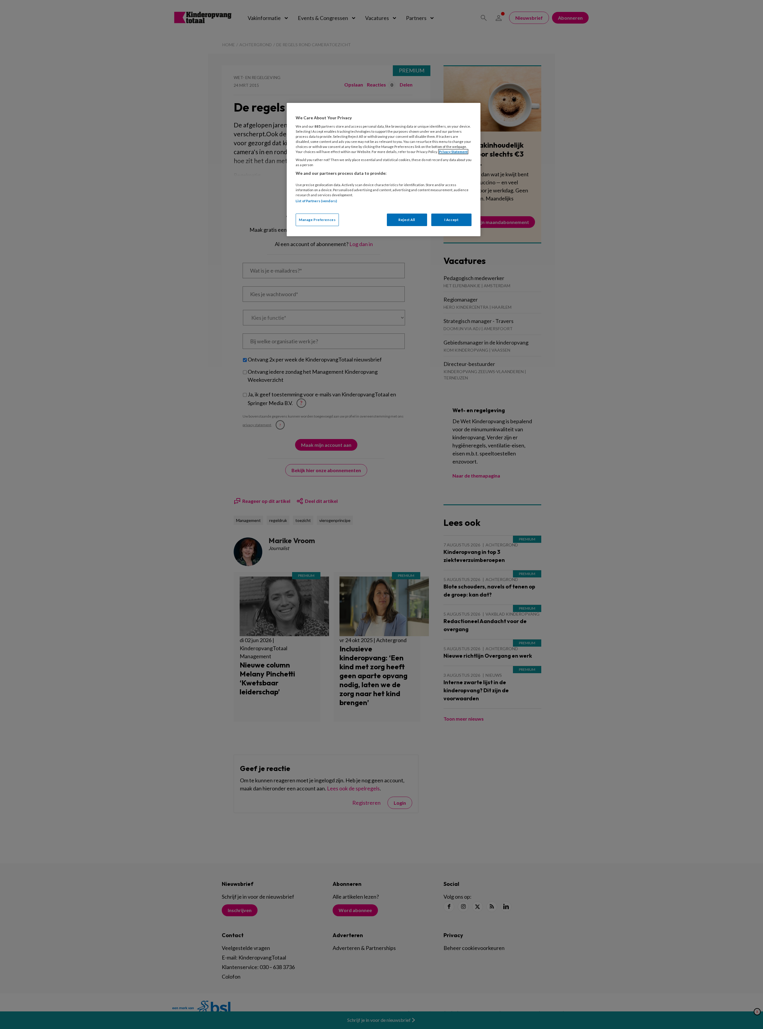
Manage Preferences (317, 220)
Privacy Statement (453, 152)
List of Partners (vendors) (316, 201)
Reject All (406, 220)
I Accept (451, 220)
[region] (383, 169)
